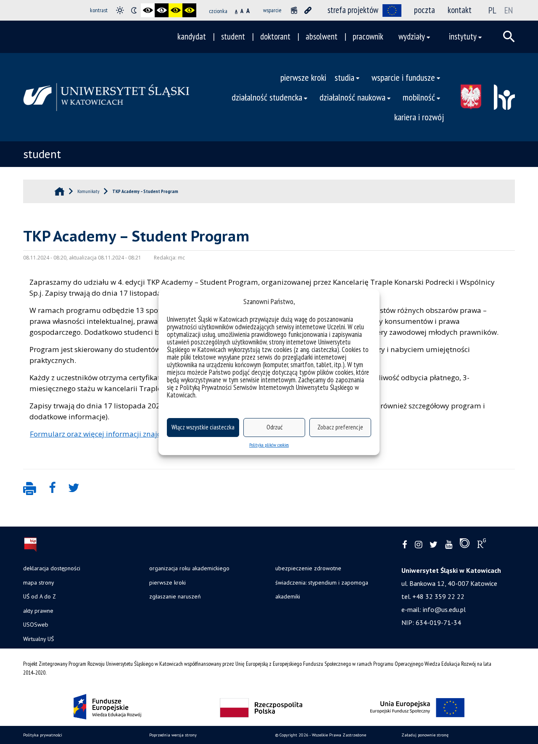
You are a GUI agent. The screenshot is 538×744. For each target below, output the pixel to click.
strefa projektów (352, 10)
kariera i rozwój (419, 117)
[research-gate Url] (481, 545)
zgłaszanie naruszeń (174, 596)
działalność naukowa (352, 97)
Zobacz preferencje (340, 427)
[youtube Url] (448, 544)
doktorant (275, 36)
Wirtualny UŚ (38, 639)
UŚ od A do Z (39, 596)
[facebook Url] (404, 544)
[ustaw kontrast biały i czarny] (162, 10)
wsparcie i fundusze (403, 77)
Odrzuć (274, 427)
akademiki (287, 596)
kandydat (191, 36)
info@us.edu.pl (444, 609)
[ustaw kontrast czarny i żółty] (175, 10)
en (508, 10)
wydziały (411, 36)
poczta (424, 10)
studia (344, 77)
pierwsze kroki (303, 77)
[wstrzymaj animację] (294, 10)
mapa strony (38, 582)
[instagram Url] (418, 544)
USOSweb (35, 624)
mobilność (419, 97)
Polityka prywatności (42, 735)
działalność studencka (267, 97)
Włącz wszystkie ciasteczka (203, 427)
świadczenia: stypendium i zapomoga (321, 582)
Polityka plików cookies (269, 445)
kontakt (460, 10)
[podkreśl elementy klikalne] (308, 10)
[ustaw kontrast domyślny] (120, 10)
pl (492, 10)
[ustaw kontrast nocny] (134, 10)
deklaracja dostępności (51, 568)
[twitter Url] (434, 544)
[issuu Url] (464, 545)
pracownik (368, 36)
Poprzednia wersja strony (173, 735)
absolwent (322, 36)
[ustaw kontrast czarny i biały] (148, 10)
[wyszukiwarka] (509, 36)
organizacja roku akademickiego (189, 568)
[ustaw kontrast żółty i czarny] (189, 10)
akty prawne (38, 610)
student (233, 36)
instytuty (463, 36)
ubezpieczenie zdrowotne (308, 568)
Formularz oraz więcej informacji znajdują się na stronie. (125, 434)
